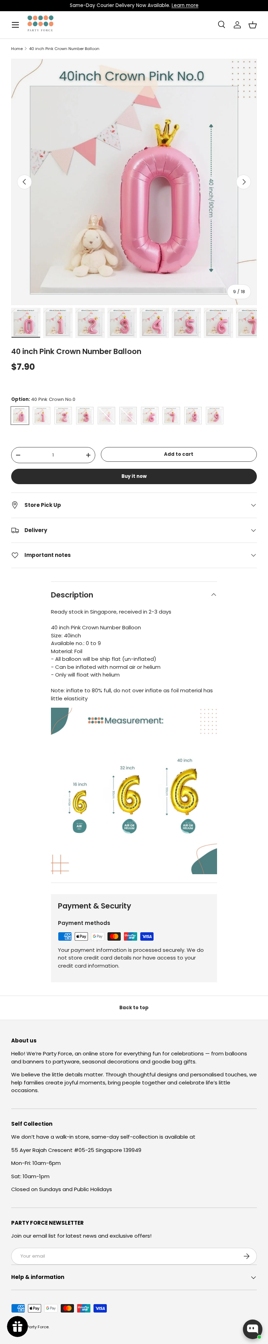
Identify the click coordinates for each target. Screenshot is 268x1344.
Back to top (134, 1007)
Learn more (185, 5)
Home (17, 49)
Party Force (38, 1327)
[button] (252, 25)
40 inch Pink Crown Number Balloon (64, 49)
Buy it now (134, 476)
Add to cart (178, 454)
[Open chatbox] (252, 1329)
